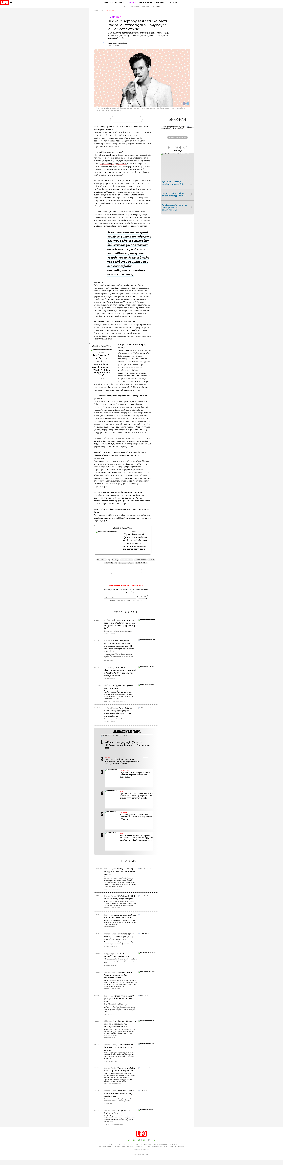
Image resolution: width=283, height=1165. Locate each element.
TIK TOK (151, 560)
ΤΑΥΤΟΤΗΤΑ (108, 1144)
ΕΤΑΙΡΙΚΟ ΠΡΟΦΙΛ (160, 1144)
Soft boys (115, 560)
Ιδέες (125, 6)
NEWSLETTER (133, 1144)
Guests (138, 6)
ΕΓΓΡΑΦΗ (143, 597)
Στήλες (131, 6)
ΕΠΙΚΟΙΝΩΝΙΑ (120, 1144)
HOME (96, 11)
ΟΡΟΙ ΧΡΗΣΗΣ (114, 600)
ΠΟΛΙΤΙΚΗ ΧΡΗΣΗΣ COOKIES (157, 1147)
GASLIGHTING (141, 563)
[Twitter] (187, 103)
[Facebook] (184, 103)
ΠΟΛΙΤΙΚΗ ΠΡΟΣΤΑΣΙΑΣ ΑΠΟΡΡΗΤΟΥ (131, 600)
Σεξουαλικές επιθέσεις (126, 563)
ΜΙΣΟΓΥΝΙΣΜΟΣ (111, 563)
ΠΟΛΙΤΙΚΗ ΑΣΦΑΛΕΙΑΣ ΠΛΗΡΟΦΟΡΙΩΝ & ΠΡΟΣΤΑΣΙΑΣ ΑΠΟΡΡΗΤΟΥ (121, 1147)
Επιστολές (145, 6)
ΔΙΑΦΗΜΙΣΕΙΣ (146, 1144)
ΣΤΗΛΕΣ (102, 11)
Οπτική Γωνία (155, 6)
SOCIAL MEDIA (140, 560)
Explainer (114, 17)
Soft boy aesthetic (127, 560)
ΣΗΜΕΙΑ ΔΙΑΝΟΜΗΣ (177, 1147)
